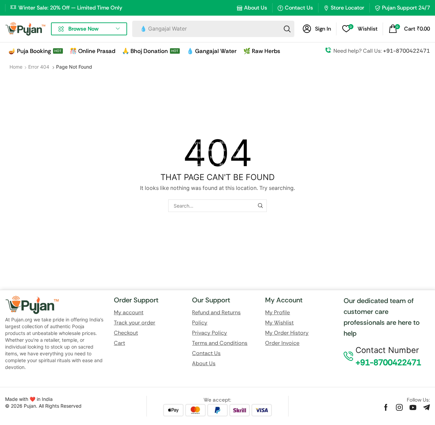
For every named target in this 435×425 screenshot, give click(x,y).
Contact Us (299, 7)
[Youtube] (413, 407)
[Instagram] (399, 407)
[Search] (287, 29)
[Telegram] (426, 407)
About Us (255, 7)
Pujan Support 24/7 (406, 7)
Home (16, 67)
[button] (317, 28)
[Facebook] (386, 407)
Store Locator (347, 7)
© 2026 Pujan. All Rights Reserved (43, 406)
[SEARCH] (260, 205)
